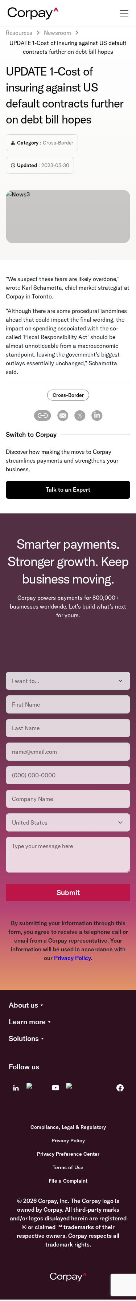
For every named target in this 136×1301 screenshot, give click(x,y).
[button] (68, 1005)
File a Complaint (68, 1181)
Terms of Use (68, 1167)
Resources (19, 32)
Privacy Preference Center (68, 1154)
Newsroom (57, 32)
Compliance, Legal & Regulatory (68, 1127)
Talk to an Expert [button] (68, 489)
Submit (68, 892)
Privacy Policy (72, 957)
